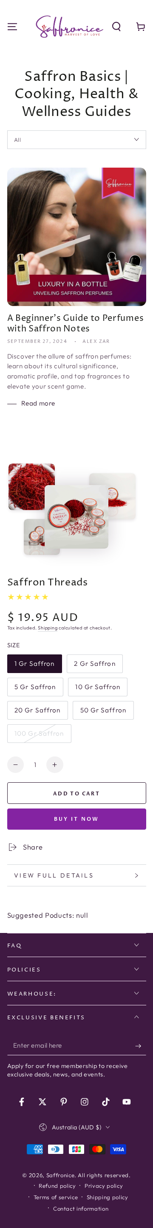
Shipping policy (107, 1197)
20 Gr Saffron (37, 713)
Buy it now (76, 819)
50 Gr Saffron (103, 713)
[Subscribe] (140, 1046)
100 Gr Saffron (39, 736)
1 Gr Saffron (34, 666)
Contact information (81, 1208)
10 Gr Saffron (97, 689)
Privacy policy (104, 1185)
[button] (117, 26)
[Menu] (12, 26)
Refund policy (57, 1185)
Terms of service (56, 1197)
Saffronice (60, 1175)
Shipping (47, 628)
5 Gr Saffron (35, 689)
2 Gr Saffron (94, 666)
